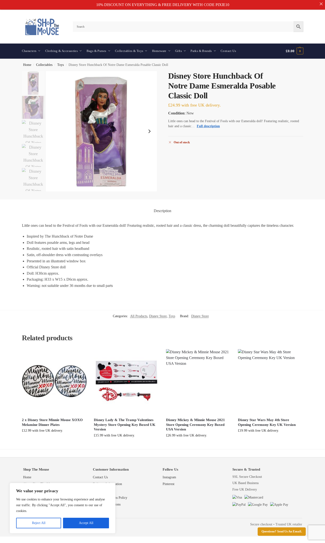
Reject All (38, 523)
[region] (62, 508)
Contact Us (100, 477)
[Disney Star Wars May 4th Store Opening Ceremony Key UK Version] (270, 381)
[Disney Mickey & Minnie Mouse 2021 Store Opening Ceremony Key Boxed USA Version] (198, 381)
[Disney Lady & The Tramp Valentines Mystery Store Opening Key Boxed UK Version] (126, 381)
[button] (294, 51)
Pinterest (168, 484)
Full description (208, 126)
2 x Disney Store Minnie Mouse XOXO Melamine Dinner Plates (52, 422)
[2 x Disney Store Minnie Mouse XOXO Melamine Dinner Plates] (54, 381)
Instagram (169, 477)
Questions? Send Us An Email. (281, 531)
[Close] (321, 4)
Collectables (44, 65)
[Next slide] (149, 131)
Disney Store (158, 316)
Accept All (86, 523)
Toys (60, 65)
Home (27, 65)
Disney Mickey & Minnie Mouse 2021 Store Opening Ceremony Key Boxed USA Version (195, 424)
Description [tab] (162, 211)
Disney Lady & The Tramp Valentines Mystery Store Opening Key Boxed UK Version (124, 424)
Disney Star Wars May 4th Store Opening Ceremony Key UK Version (267, 422)
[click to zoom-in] (101, 131)
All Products (138, 316)
